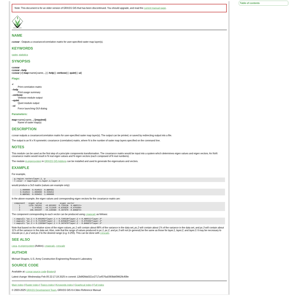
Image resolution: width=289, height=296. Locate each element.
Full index (98, 285)
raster (15, 54)
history (51, 271)
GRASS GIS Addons (55, 161)
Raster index (32, 285)
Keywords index (64, 285)
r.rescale (104, 233)
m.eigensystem (33, 161)
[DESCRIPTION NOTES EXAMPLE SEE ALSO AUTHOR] (17, 27)
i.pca (14, 246)
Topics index (47, 285)
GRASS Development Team (41, 290)
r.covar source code (36, 271)
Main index (17, 285)
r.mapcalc (90, 214)
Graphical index (83, 285)
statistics (23, 54)
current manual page (155, 8)
